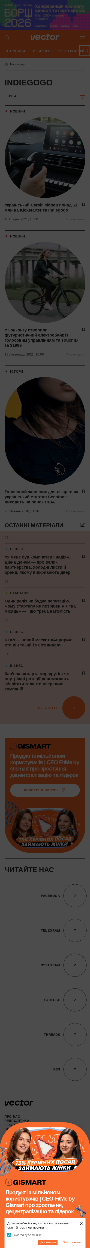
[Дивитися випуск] (45, 1149)
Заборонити (72, 1242)
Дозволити (48, 1242)
